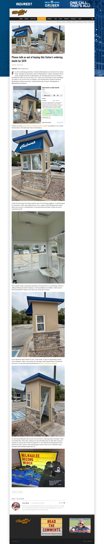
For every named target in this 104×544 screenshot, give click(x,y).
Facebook (58, 21)
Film (55, 19)
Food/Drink (41, 19)
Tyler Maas (14, 65)
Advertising (89, 541)
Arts (60, 19)
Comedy (49, 19)
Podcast (73, 19)
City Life (33, 19)
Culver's (14, 492)
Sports (66, 19)
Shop (79, 19)
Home (20, 19)
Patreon (85, 21)
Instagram (69, 21)
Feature (20, 492)
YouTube (74, 21)
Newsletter (90, 21)
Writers (84, 541)
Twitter (63, 21)
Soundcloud (79, 21)
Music (26, 19)
